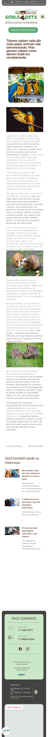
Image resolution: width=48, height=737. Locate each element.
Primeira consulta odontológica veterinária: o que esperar (29, 532)
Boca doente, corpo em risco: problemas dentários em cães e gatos (31, 474)
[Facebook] (20, 649)
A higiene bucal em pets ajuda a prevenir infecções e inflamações (31, 503)
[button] (42, 16)
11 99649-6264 (26, 639)
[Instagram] (27, 649)
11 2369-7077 (25, 630)
